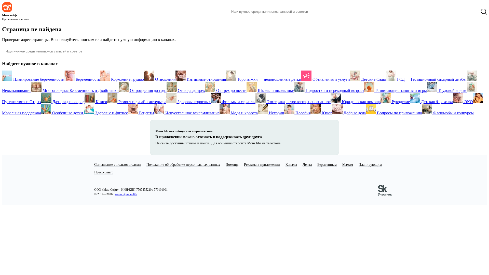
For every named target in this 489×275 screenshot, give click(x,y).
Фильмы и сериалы (238, 102)
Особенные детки (67, 113)
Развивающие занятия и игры (400, 90)
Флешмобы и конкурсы (453, 113)
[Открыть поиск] (484, 12)
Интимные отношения (206, 79)
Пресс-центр (103, 172)
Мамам (347, 165)
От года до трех (191, 90)
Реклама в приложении (262, 165)
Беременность (87, 79)
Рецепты (146, 113)
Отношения (164, 79)
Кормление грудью (127, 79)
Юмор (326, 113)
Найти (319, 12)
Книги (101, 102)
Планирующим (370, 165)
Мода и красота (244, 113)
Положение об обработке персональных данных (183, 165)
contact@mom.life (126, 194)
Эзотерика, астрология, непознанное (298, 102)
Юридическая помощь (361, 102)
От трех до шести (231, 90)
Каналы (291, 165)
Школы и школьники (275, 90)
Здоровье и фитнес (111, 113)
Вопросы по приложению (399, 113)
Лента (307, 165)
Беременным (327, 165)
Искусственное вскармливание (192, 113)
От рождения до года (148, 90)
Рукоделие (400, 102)
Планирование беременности (38, 79)
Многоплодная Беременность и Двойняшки (80, 90)
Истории (276, 113)
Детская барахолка (436, 102)
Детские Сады (373, 79)
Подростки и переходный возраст (334, 90)
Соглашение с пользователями (117, 165)
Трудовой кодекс (452, 90)
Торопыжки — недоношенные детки (268, 79)
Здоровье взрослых (193, 102)
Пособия (302, 113)
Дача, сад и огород (68, 102)
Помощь (232, 165)
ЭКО (468, 102)
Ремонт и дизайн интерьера (141, 102)
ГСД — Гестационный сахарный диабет (431, 79)
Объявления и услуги (330, 79)
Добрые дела (354, 113)
